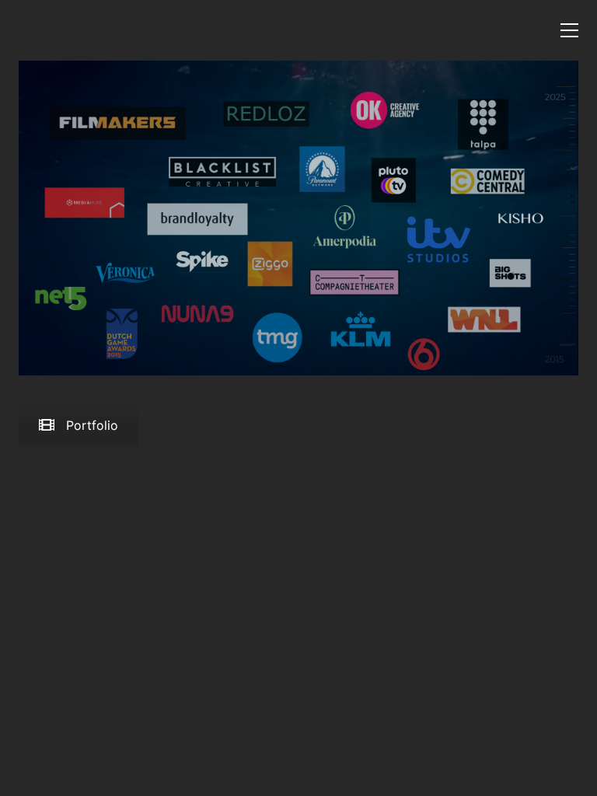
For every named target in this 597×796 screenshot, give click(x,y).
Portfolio (92, 425)
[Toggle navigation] (569, 30)
